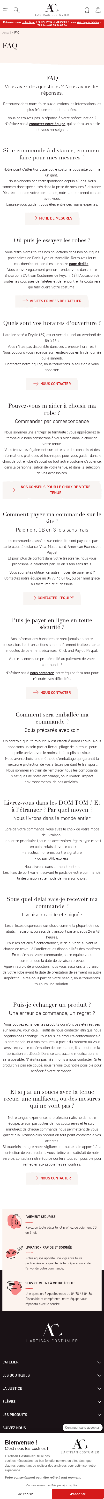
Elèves (8, 1401)
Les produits (14, 1414)
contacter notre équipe (47, 123)
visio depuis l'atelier (88, 22)
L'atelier (10, 1362)
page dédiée (79, 263)
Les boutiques (16, 1375)
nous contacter (42, 672)
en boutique (28, 22)
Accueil (6, 33)
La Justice (12, 1388)
